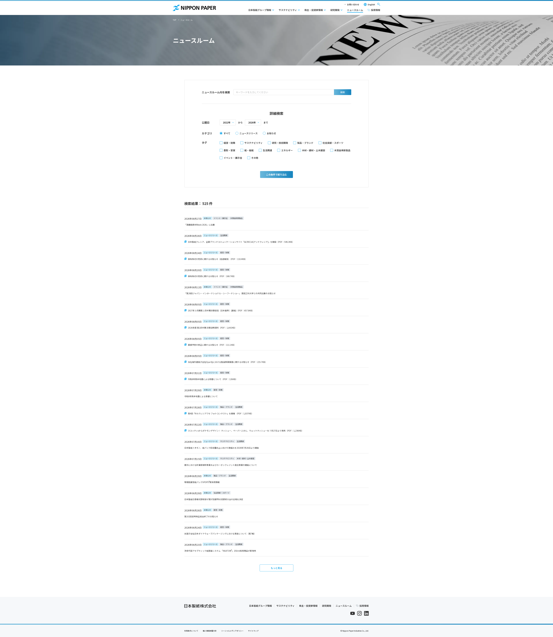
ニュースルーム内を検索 (216, 92)
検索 (342, 92)
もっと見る (276, 568)
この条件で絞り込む (276, 174)
